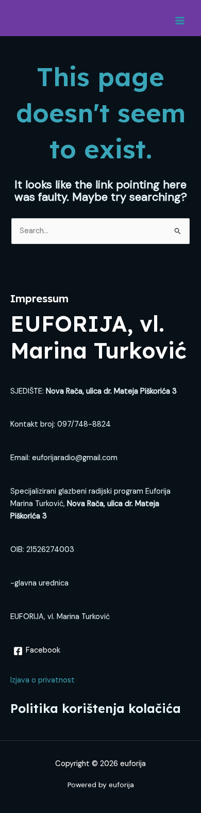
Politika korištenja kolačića (95, 708)
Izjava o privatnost (42, 680)
